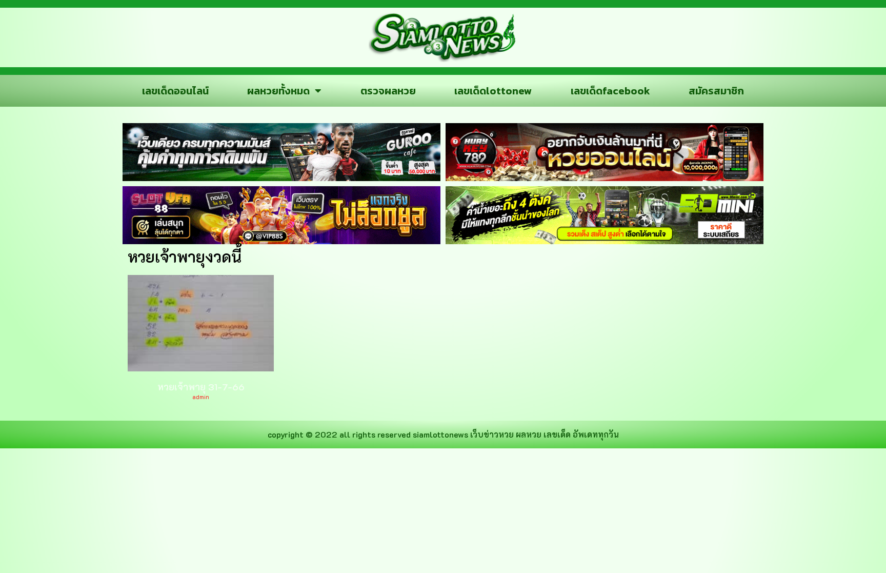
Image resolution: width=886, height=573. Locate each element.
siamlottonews (440, 434)
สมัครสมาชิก (716, 90)
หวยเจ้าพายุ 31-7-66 (201, 387)
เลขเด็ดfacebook (610, 90)
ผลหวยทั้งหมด (278, 90)
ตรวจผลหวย (388, 90)
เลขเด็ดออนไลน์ (175, 90)
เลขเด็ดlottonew (493, 90)
